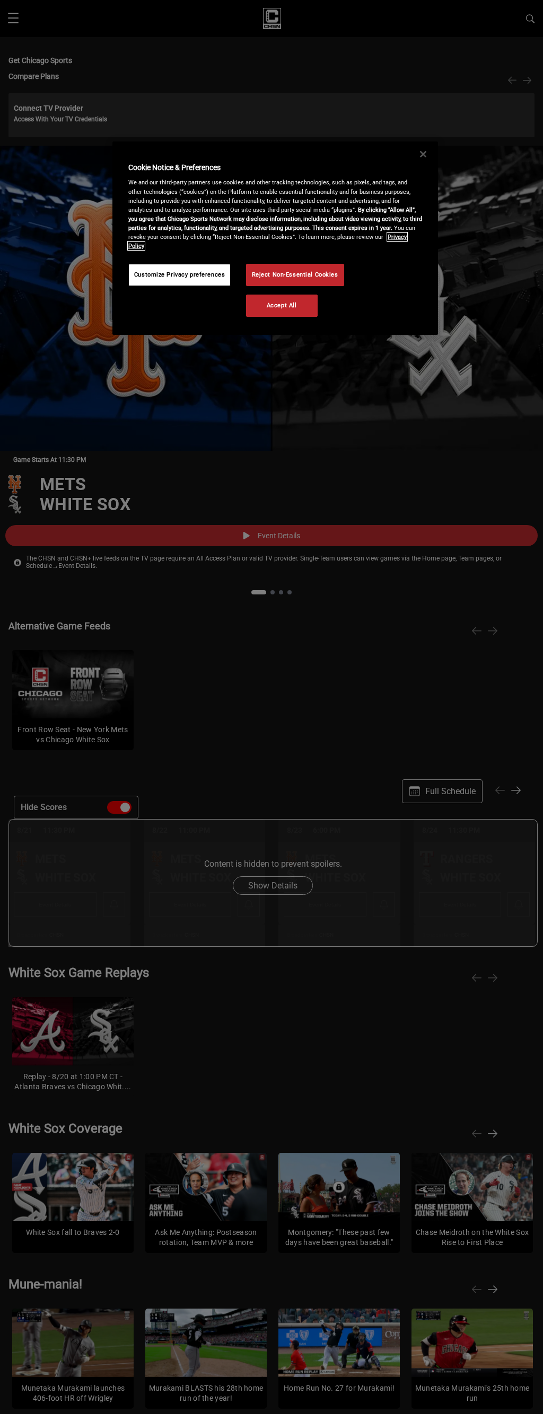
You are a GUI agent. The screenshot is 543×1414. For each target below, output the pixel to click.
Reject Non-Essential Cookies (295, 274)
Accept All (282, 305)
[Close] (423, 154)
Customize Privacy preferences (179, 274)
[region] (275, 238)
